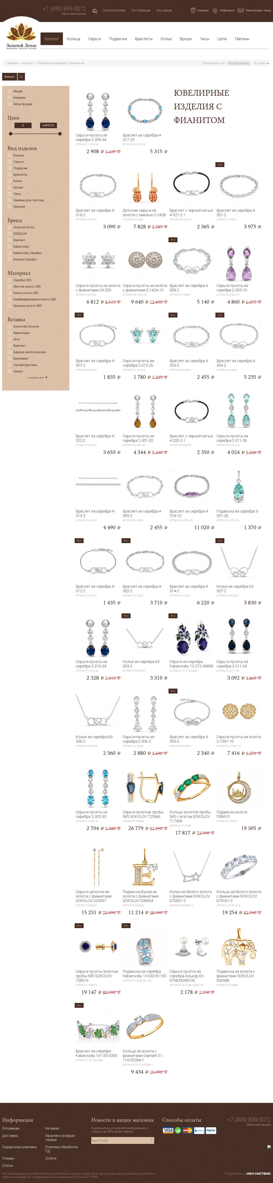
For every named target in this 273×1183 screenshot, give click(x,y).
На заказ (164, 10)
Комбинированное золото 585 (34, 299)
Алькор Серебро (25, 259)
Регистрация (254, 10)
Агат (16, 339)
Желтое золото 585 (27, 286)
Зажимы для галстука (28, 200)
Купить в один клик (98, 154)
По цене (259, 63)
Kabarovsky (21, 246)
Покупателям (114, 10)
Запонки (19, 206)
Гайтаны (242, 39)
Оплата (100, 28)
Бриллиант (21, 358)
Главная (12, 63)
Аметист (19, 345)
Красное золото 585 (27, 305)
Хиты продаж (22, 104)
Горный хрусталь (25, 365)
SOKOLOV (20, 233)
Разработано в (236, 1173)
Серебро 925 (22, 280)
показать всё (35, 377)
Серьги (94, 39)
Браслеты (143, 39)
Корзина (203, 10)
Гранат (18, 371)
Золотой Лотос (23, 227)
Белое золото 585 (25, 293)
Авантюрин (21, 333)
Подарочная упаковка (247, 28)
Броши (186, 39)
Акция (17, 91)
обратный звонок (74, 13)
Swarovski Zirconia (26, 326)
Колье (166, 39)
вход (267, 10)
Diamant (19, 240)
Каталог (52, 39)
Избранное (226, 10)
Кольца (73, 39)
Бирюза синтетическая (29, 352)
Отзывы (8, 1158)
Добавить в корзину (98, 144)
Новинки (19, 97)
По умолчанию (238, 63)
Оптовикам (141, 10)
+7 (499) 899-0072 (64, 9)
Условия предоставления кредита (193, 28)
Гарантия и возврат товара (135, 28)
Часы (204, 39)
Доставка (81, 28)
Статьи (62, 28)
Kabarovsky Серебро (27, 253)
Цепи (222, 39)
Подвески (118, 39)
